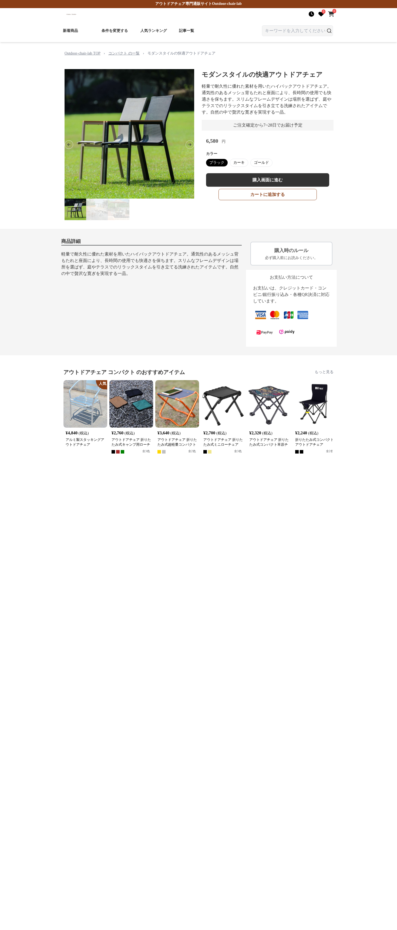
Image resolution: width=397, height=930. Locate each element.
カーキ (239, 163)
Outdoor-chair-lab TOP (82, 53)
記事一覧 (186, 31)
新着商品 (70, 31)
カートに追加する (267, 194)
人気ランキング (153, 31)
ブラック (216, 163)
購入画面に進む (268, 180)
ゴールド (261, 163)
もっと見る (324, 372)
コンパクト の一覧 (124, 53)
